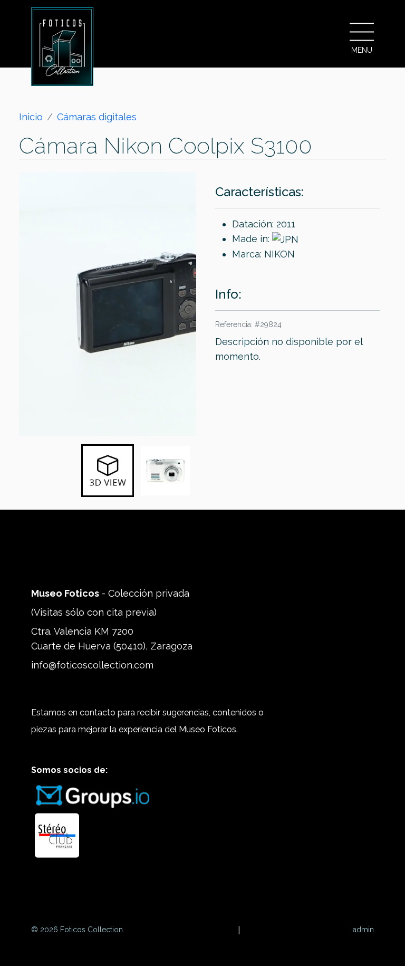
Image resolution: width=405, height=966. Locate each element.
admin (363, 929)
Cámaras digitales (97, 116)
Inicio (31, 116)
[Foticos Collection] (62, 46)
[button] (107, 470)
